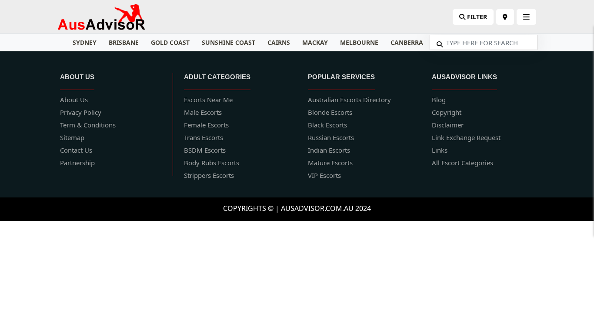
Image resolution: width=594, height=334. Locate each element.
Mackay (315, 42)
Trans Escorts (203, 137)
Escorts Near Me (208, 99)
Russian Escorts (331, 137)
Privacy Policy (80, 112)
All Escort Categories (462, 162)
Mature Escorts (330, 162)
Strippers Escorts (209, 175)
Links (439, 150)
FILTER (476, 17)
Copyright (446, 112)
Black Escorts (327, 124)
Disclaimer (448, 124)
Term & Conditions (88, 124)
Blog (439, 99)
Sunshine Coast (228, 42)
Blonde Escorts (330, 112)
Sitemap (72, 137)
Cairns (278, 42)
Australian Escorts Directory (349, 99)
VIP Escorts (324, 175)
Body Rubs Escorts (211, 162)
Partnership (77, 162)
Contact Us (76, 150)
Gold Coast (170, 42)
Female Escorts (206, 124)
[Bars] (505, 17)
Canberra (406, 42)
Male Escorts (203, 112)
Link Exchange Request (466, 137)
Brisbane (124, 42)
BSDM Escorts (205, 150)
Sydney (85, 42)
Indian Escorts (329, 150)
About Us (74, 99)
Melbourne (359, 42)
